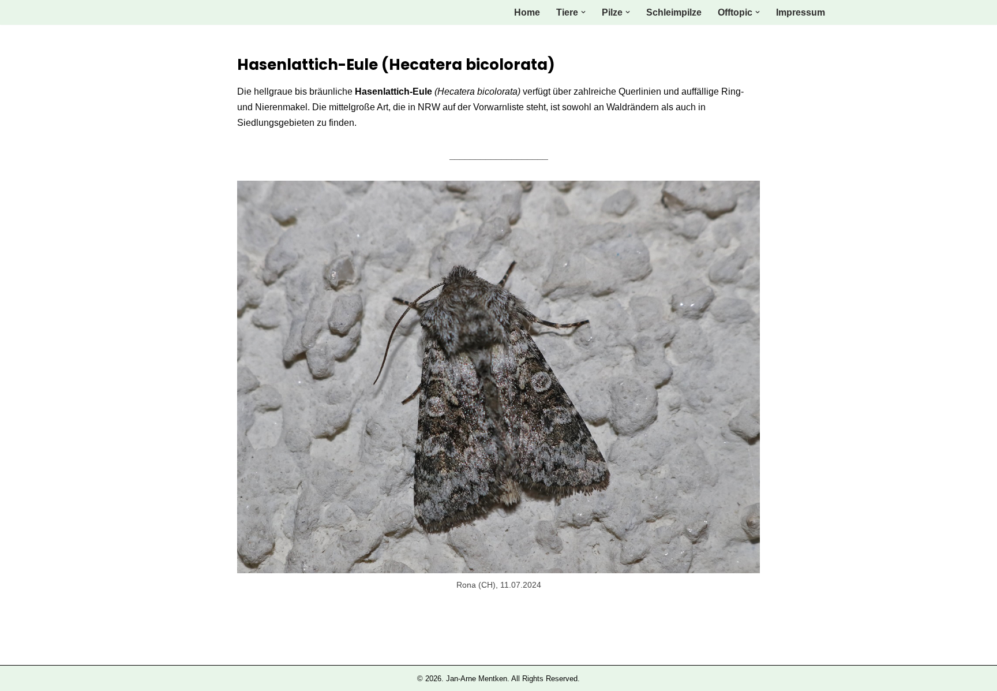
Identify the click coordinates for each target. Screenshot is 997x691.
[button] (583, 12)
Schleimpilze (674, 12)
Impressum (800, 12)
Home (527, 12)
